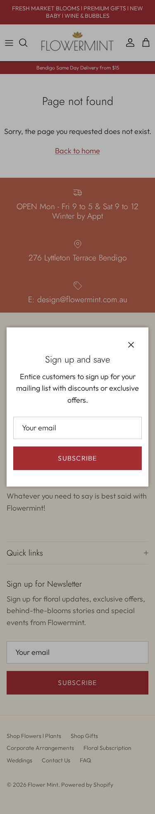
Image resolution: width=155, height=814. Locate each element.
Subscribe (77, 458)
